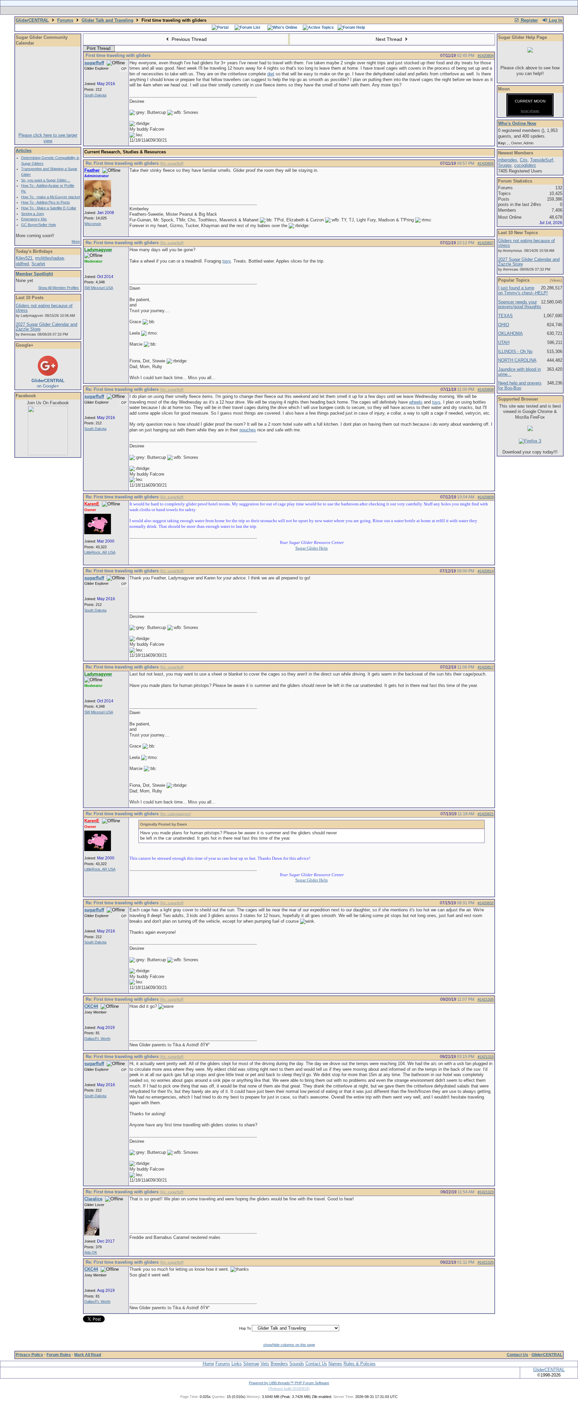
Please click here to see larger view (47, 138)
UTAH (503, 342)
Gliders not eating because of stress (44, 308)
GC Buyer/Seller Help (38, 225)
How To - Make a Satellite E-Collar (48, 208)
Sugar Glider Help (311, 548)
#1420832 (486, 903)
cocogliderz (525, 165)
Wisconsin (92, 224)
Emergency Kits (34, 219)
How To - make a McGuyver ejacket (50, 197)
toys (226, 261)
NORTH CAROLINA (517, 360)
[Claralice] (91, 1234)
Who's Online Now (517, 123)
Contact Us (517, 1354)
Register (528, 20)
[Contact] (333, 10)
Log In (555, 20)
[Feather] (97, 206)
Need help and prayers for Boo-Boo (520, 385)
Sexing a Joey (32, 214)
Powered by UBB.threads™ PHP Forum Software (289, 1383)
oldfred (22, 263)
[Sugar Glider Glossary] (302, 10)
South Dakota (95, 95)
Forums (65, 20)
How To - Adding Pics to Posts (45, 202)
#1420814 (486, 571)
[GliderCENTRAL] (48, 453)
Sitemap (251, 1363)
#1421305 (486, 999)
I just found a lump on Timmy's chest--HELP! (523, 290)
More (76, 241)
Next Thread (389, 39)
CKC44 (91, 1006)
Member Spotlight (34, 273)
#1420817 (486, 667)
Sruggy (504, 165)
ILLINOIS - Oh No (515, 351)
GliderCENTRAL (32, 20)
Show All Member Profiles (58, 288)
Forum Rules (58, 1354)
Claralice (93, 1198)
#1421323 (486, 1192)
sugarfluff (94, 62)
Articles (23, 150)
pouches (247, 429)
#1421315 (486, 1057)
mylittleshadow (49, 258)
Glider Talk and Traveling (107, 20)
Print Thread (98, 48)
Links (236, 1363)
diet (270, 73)
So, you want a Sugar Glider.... (45, 180)
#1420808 (486, 390)
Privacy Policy (29, 1354)
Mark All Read (87, 1354)
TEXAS (505, 315)
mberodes (507, 159)
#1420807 (486, 243)
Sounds (296, 1363)
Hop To (245, 1328)
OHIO (503, 324)
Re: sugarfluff (172, 163)
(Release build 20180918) (289, 1389)
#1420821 (486, 814)
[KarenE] (97, 533)
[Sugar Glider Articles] (271, 10)
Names (335, 1363)
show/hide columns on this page (289, 1345)
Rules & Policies (360, 1363)
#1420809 (486, 497)
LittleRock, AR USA (99, 552)
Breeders (279, 1363)
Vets (265, 1363)
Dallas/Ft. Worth (97, 1039)
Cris (523, 159)
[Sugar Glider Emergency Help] (363, 10)
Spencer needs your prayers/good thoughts (519, 304)
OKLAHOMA (510, 333)
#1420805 (486, 163)
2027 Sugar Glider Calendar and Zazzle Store (46, 327)
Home (208, 1363)
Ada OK (90, 1252)
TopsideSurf (541, 159)
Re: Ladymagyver (175, 814)
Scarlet (38, 263)
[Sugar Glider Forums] (242, 10)
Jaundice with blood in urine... (519, 372)
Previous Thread (188, 39)
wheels (415, 402)
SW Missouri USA (98, 288)
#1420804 (486, 56)
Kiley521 (24, 258)
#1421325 (486, 1262)
